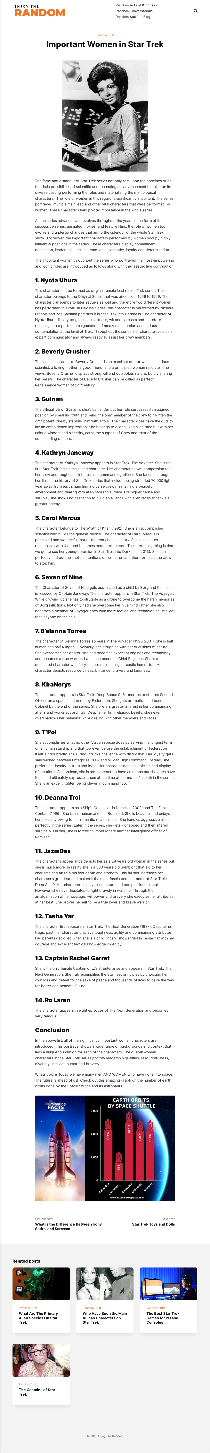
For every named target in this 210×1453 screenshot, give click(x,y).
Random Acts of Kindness (136, 5)
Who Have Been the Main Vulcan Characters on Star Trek (105, 1318)
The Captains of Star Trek (37, 1392)
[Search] (195, 11)
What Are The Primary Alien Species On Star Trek (38, 1318)
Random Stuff (127, 17)
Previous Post (68, 1224)
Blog (147, 17)
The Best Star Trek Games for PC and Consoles (163, 1318)
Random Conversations (134, 11)
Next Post (153, 1222)
